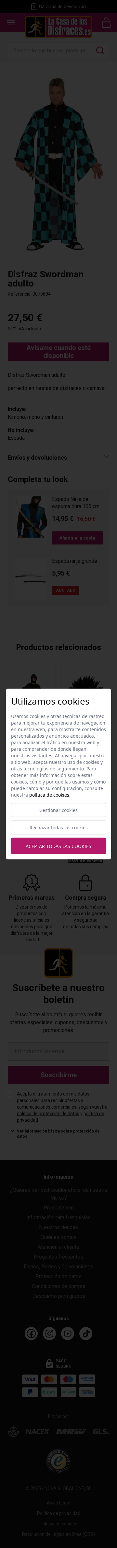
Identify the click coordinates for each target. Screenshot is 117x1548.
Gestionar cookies (58, 810)
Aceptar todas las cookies (58, 846)
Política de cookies (49, 795)
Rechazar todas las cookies (59, 827)
